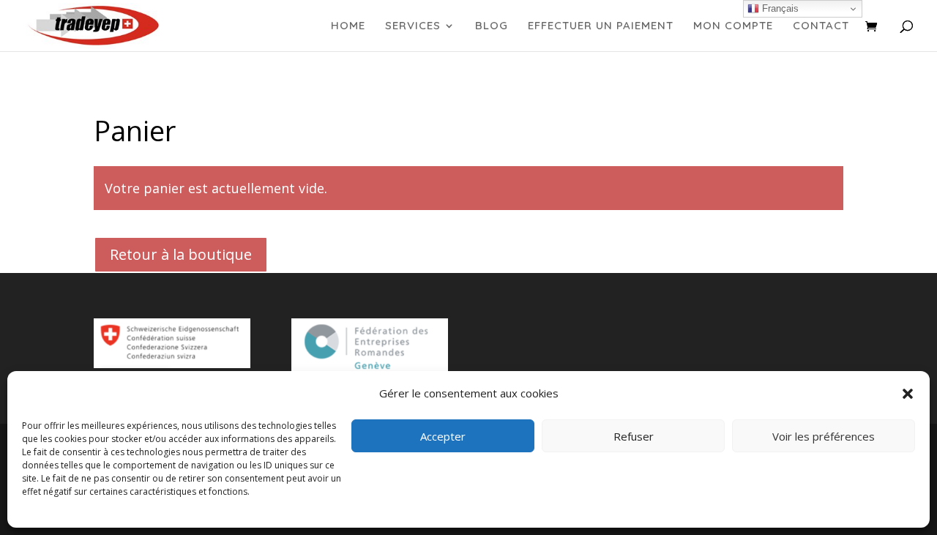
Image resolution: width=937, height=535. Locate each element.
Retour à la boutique (181, 254)
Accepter (443, 436)
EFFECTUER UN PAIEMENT (600, 26)
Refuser (633, 436)
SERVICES (413, 26)
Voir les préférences (823, 436)
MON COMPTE (733, 26)
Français (779, 8)
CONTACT (821, 26)
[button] (907, 393)
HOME (348, 26)
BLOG (491, 26)
